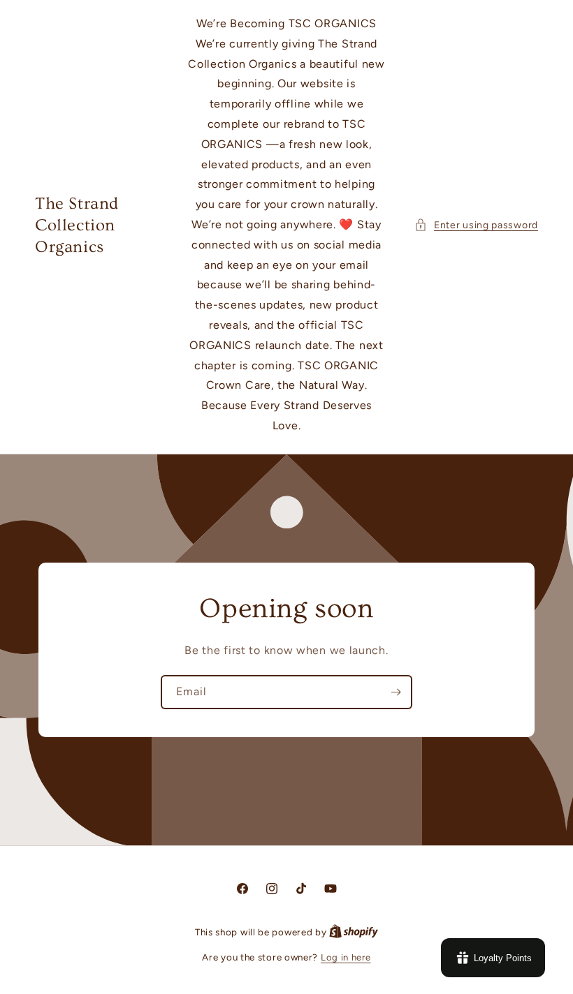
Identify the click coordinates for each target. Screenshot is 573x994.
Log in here (346, 957)
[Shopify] (353, 932)
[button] (476, 225)
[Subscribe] (395, 692)
